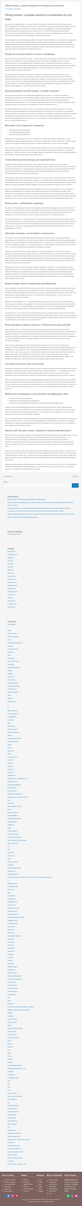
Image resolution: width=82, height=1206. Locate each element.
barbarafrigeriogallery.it (14, 785)
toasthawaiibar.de (13, 1108)
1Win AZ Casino (12, 633)
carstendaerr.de (12, 822)
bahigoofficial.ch (12, 782)
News (9, 1000)
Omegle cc (11, 1016)
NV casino (10, 1004)
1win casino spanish (13, 637)
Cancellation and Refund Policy (38, 1199)
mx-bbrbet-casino (13, 991)
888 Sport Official (12, 711)
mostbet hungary (12, 967)
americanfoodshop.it (13, 732)
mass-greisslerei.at (13, 923)
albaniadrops (11, 726)
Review (10, 1056)
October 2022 (11, 607)
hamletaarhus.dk (12, 902)
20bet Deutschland (13, 692)
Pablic (9, 1025)
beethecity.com (12, 788)
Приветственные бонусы (15, 1158)
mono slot (10, 945)
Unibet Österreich (12, 1121)
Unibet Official (12, 1118)
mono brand (11, 942)
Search (5, 482)
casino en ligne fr (12, 831)
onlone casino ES (12, 1019)
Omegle (10, 1013)
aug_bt (10, 748)
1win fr (9, 640)
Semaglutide (11, 1075)
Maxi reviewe (11, 927)
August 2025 (11, 558)
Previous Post (7, 476)
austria (9, 754)
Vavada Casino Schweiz (14, 1133)
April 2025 (10, 570)
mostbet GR (11, 963)
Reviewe (10, 1059)
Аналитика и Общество (14, 1149)
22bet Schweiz (12, 701)
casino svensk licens (13, 834)
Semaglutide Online (13, 1078)
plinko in (10, 1044)
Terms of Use (49, 1199)
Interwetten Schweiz (13, 908)
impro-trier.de (11, 905)
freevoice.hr (11, 889)
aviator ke (10, 763)
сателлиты (11, 1161)
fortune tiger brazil (13, 886)
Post (9, 1050)
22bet (9, 695)
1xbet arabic (11, 658)
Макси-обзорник (12, 1155)
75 (8, 707)
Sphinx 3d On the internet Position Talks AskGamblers (23, 517)
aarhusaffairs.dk (12, 717)
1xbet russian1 (12, 680)
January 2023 (11, 601)
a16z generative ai (13, 714)
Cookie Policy (56, 1199)
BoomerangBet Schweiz (15, 806)
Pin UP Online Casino (13, 1038)
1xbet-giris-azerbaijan (14, 686)
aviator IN (10, 760)
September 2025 (12, 554)
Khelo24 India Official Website (16, 917)
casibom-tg (11, 825)
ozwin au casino (12, 1022)
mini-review (11, 930)
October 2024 (11, 588)
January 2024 (11, 595)
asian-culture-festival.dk (14, 738)
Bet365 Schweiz (12, 791)
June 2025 (10, 564)
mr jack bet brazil (12, 988)
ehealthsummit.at (12, 883)
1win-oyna (10, 646)
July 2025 (10, 561)
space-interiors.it (12, 1093)
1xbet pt (10, 670)
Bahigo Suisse (11, 775)
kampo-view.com (12, 911)
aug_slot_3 (11, 751)
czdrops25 (11, 865)
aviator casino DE (12, 757)
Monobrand (11, 948)
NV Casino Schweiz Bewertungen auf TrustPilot (21, 1007)
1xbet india (11, 664)
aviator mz (11, 766)
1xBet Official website (14, 667)
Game (9, 893)
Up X (9, 1127)
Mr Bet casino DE (12, 985)
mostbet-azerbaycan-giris (15, 979)
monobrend (11, 951)
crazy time (10, 852)
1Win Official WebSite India (15, 643)
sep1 (9, 1081)
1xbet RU (10, 674)
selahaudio (11, 1071)
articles (10, 735)
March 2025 (11, 573)
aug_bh (10, 745)
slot (9, 1084)
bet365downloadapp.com (15, 794)
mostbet (10, 960)
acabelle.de (11, 720)
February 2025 (12, 576)
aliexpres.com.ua (12, 729)
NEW (9, 997)
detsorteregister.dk (13, 874)
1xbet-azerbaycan (13, 683)
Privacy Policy (25, 1199)
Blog (9, 800)
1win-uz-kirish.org (13, 649)
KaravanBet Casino (13, 914)
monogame (11, 954)
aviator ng (10, 769)
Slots (9, 1087)
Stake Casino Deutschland (15, 1096)
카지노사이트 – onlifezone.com (17, 1164)
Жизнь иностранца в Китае (16, 1152)
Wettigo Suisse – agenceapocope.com (19, 1139)
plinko (9, 1041)
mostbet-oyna (12, 982)
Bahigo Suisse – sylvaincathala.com (17, 778)
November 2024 (12, 585)
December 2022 (12, 604)
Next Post (76, 476)
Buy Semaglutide (12, 815)
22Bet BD (10, 698)
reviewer (10, 1062)
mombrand (11, 939)
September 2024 (12, 592)
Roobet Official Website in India (17, 1068)
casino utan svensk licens (15, 837)
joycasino (48, 29)
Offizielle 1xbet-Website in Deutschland (19, 1010)
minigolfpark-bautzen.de (15, 936)
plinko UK (10, 1047)
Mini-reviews (11, 933)
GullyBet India (11, 899)
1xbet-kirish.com (12, 689)
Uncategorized (10, 9)
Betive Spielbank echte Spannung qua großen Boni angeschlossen (27, 499)
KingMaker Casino (13, 920)
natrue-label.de (12, 994)
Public (9, 1053)
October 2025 (11, 551)
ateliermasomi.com (13, 741)
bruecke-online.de (13, 812)
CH (8, 846)
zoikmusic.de (11, 1142)
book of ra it (11, 803)
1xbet (9, 655)
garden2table (11, 896)
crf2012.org (11, 856)
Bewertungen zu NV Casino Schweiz (18, 797)
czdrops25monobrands (14, 868)
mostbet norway (12, 973)
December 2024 (12, 582)
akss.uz (10, 723)
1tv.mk (9, 630)
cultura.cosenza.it (12, 862)
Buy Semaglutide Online (14, 818)
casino (9, 828)
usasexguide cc (12, 1130)
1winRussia (11, 652)
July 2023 (10, 598)
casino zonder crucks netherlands (17, 840)
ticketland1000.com (13, 1105)
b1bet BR (10, 772)
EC (8, 880)
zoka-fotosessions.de (14, 1145)
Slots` (9, 1090)
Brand (9, 809)
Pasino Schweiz (12, 1031)
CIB (8, 849)
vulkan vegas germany (14, 1136)
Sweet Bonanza (12, 1099)
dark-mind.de (11, 871)
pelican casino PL (12, 1034)
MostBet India (11, 970)
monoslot (10, 957)
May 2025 (10, 567)
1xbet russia (11, 677)
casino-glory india (12, 843)
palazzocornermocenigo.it (15, 1028)
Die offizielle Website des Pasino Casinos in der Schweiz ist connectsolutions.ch (30, 877)
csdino (9, 859)
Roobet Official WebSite (14, 1065)
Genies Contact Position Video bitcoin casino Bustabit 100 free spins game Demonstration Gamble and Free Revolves (41, 514)
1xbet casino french (13, 661)
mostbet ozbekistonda (14, 976)
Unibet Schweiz (12, 1124)
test (9, 1102)
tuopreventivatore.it (13, 1112)
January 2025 (11, 579)
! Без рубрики (12, 624)
